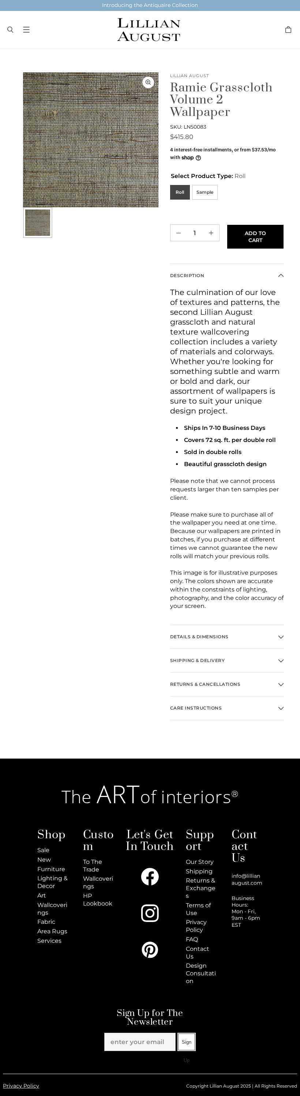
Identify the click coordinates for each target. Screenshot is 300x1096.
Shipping (199, 871)
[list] (90, 139)
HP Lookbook (97, 899)
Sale (43, 850)
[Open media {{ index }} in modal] (90, 139)
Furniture (51, 869)
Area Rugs (52, 931)
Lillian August (189, 75)
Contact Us (197, 952)
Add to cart (255, 236)
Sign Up (186, 1045)
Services (49, 940)
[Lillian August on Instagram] (150, 913)
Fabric (46, 921)
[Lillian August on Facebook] (150, 876)
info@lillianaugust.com (247, 879)
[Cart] (289, 30)
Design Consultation (201, 973)
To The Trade (92, 865)
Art (41, 895)
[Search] (10, 30)
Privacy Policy (196, 926)
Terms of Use (198, 909)
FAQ (192, 939)
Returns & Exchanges (200, 888)
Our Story (200, 861)
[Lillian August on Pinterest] (150, 949)
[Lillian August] (148, 29)
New (44, 859)
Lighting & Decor (52, 882)
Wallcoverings (52, 909)
